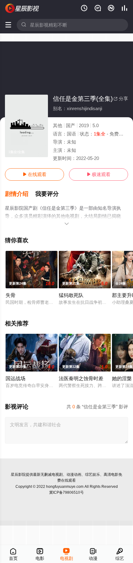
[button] (20, 194)
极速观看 (98, 174)
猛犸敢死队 (71, 295)
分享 (121, 98)
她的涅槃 (122, 378)
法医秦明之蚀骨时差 (81, 378)
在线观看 (34, 174)
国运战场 (15, 378)
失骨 (10, 295)
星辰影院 (18, 474)
